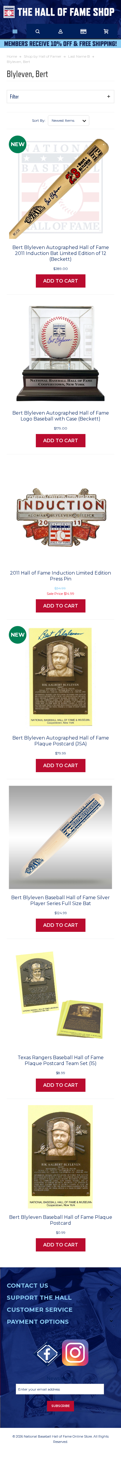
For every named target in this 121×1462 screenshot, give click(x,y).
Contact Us (27, 1285)
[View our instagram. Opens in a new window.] (75, 1352)
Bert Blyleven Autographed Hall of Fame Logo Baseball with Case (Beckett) (60, 416)
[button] (60, 96)
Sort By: (39, 120)
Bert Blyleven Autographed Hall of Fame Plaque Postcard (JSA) (60, 741)
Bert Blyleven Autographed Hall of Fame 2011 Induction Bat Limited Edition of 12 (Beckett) (60, 253)
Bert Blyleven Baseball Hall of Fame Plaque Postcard (60, 1220)
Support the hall (39, 1297)
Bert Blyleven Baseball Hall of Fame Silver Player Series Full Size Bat (60, 900)
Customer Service (40, 1309)
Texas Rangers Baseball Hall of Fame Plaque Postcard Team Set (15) (61, 1060)
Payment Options (38, 1321)
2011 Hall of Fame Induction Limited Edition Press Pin (60, 576)
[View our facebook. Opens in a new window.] (47, 1354)
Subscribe (60, 1406)
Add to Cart (60, 281)
